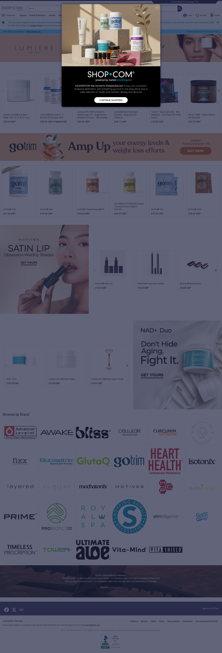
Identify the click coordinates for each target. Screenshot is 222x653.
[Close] (157, 7)
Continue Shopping (111, 100)
